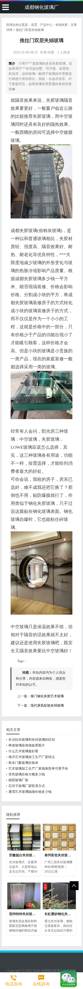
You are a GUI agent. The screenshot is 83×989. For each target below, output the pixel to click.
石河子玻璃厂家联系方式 (26, 786)
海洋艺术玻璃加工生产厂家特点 (31, 757)
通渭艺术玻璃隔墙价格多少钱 (30, 791)
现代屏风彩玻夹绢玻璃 (47, 705)
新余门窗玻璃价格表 (23, 763)
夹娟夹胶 (61, 25)
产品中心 (46, 25)
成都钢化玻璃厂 (42, 7)
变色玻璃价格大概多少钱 (26, 774)
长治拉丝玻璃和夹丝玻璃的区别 (31, 739)
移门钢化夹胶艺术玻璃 (47, 696)
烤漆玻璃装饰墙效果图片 (26, 745)
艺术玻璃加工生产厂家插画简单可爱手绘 (38, 768)
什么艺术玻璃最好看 (23, 751)
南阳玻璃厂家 (18, 780)
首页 (34, 25)
